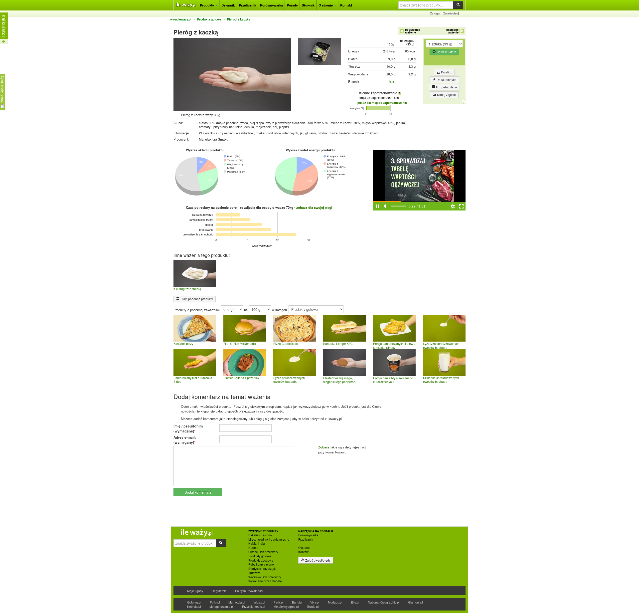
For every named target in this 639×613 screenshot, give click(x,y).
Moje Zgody (195, 591)
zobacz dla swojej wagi (314, 207)
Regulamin (219, 591)
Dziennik (228, 5)
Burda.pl (313, 606)
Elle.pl (355, 602)
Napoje (253, 548)
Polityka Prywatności (249, 591)
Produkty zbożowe (260, 560)
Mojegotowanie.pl (221, 606)
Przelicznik (247, 5)
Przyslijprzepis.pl (253, 606)
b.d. (392, 81)
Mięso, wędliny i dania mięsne (268, 539)
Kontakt (346, 5)
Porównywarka (271, 5)
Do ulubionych (446, 79)
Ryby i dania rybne (261, 564)
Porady (292, 5)
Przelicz (446, 72)
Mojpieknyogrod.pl (286, 606)
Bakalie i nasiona (260, 535)
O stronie (326, 5)
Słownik (308, 5)
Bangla (297, 602)
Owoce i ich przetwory (263, 552)
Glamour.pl (415, 602)
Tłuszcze (254, 573)
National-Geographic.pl (384, 602)
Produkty (207, 5)
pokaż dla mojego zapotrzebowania (382, 102)
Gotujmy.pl (194, 602)
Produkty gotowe (259, 556)
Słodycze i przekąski (262, 569)
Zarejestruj (451, 13)
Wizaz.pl (259, 602)
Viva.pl (315, 602)
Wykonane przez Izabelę (265, 581)
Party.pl (279, 602)
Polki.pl (215, 602)
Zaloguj (435, 13)
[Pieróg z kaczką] (319, 52)
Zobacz (323, 447)
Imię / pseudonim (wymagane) (188, 428)
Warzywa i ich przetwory (264, 577)
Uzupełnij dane (446, 87)
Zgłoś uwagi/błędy (317, 560)
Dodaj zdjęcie (446, 94)
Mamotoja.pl (236, 602)
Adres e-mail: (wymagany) (184, 440)
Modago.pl (335, 602)
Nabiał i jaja (256, 543)
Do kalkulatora (446, 52)
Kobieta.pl (194, 606)
